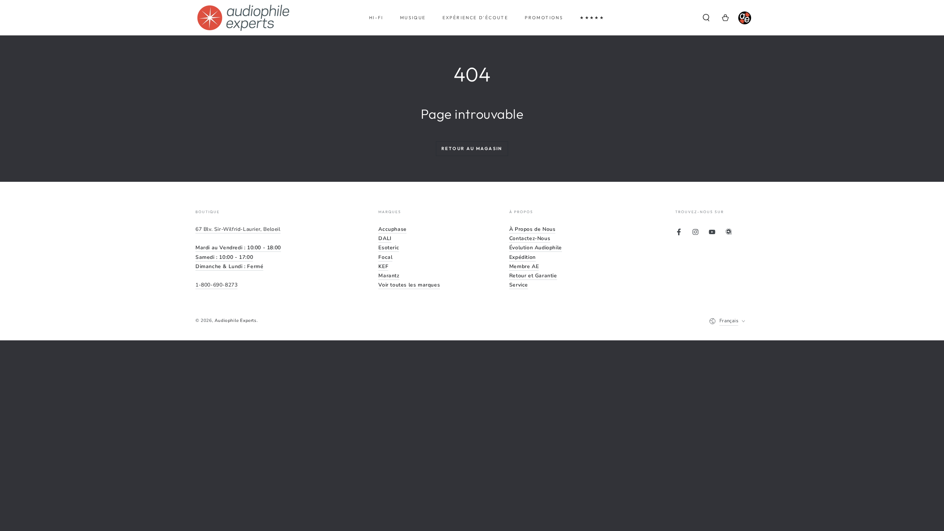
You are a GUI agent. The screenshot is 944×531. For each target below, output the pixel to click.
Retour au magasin (472, 148)
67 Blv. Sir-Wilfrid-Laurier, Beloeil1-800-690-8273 (238, 257)
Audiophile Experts (236, 320)
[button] (706, 18)
